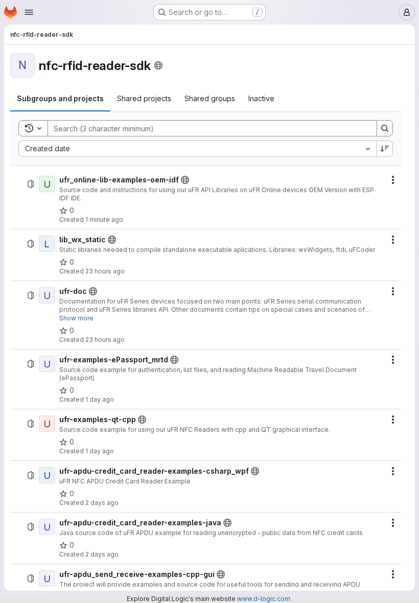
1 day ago (99, 399)
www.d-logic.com (263, 598)
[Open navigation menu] (29, 12)
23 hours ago (105, 271)
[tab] (60, 98)
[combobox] (197, 149)
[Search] (385, 128)
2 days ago (102, 502)
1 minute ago (104, 219)
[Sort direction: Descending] (385, 149)
